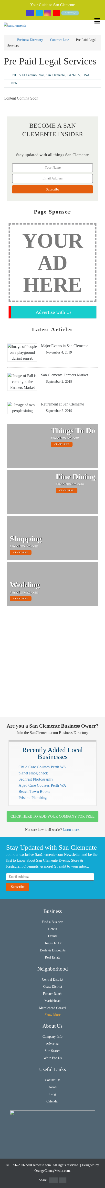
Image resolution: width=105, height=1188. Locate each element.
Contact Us (52, 1080)
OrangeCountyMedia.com (52, 1171)
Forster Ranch (52, 994)
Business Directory (30, 40)
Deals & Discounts (52, 950)
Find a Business (52, 922)
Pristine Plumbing (33, 798)
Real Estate (52, 957)
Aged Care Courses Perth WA (42, 785)
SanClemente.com (38, 1165)
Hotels (52, 929)
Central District (52, 979)
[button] (99, 21)
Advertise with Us (54, 312)
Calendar (52, 1101)
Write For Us (52, 1058)
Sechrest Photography (36, 779)
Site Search (52, 1051)
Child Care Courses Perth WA (42, 767)
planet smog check (33, 773)
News (52, 1087)
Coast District (52, 986)
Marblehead (52, 1001)
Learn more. (71, 830)
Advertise (70, 13)
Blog (52, 1094)
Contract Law (59, 40)
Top (98, 1181)
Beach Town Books (34, 791)
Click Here (61, 444)
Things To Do (52, 943)
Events (52, 936)
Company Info (52, 1036)
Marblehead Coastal (52, 1008)
